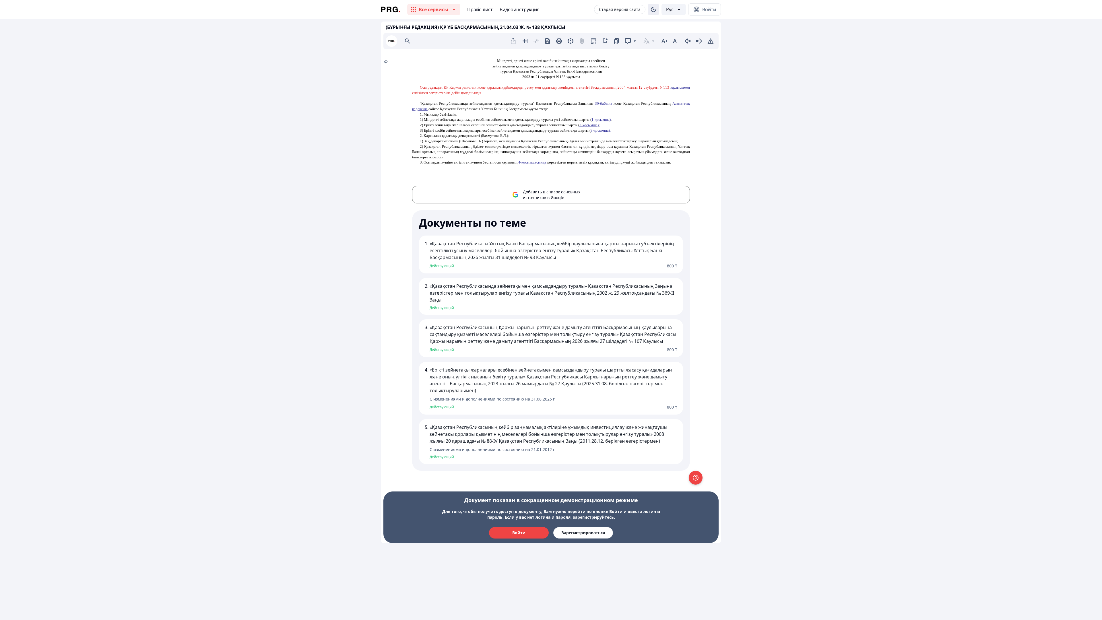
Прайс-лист (480, 9)
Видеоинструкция (520, 9)
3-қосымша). (601, 130)
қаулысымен (680, 87)
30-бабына (603, 103)
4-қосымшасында (532, 162)
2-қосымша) (589, 125)
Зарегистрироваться (583, 532)
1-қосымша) (601, 119)
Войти (518, 532)
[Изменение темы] (653, 9)
